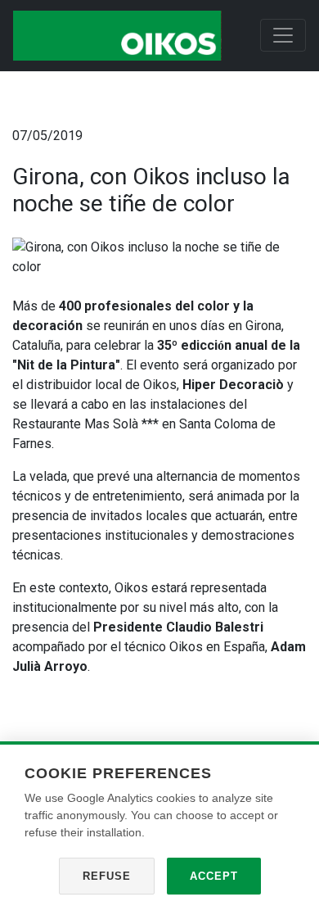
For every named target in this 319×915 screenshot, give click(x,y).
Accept (214, 876)
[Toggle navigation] (283, 35)
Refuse (107, 876)
